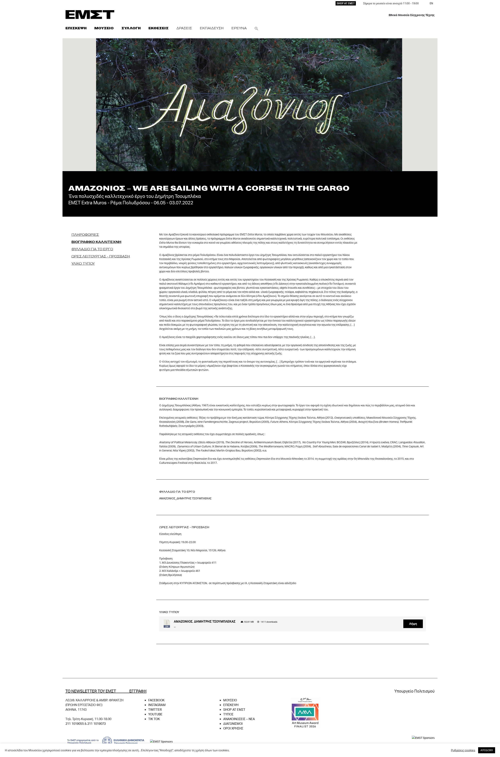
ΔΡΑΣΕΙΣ (184, 28)
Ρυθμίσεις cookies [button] (463, 750)
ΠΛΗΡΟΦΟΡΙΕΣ (85, 234)
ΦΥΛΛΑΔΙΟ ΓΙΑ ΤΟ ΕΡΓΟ (92, 249)
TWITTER (155, 709)
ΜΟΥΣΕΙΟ (104, 28)
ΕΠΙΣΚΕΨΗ (76, 28)
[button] (256, 28)
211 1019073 (96, 723)
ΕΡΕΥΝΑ (239, 28)
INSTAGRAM (157, 705)
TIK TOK (154, 719)
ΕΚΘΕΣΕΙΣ (158, 28)
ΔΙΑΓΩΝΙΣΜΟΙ (233, 723)
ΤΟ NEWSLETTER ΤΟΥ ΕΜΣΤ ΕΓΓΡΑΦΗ (105, 691)
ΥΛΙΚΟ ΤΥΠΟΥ (83, 263)
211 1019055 (74, 723)
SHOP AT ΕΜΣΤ (346, 3)
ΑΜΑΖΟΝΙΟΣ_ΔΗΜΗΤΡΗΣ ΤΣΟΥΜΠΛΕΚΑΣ (185, 498)
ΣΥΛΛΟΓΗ (131, 28)
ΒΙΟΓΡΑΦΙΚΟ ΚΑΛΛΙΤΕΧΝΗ (96, 242)
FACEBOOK (156, 700)
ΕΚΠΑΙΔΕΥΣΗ (212, 28)
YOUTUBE (155, 714)
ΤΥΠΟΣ (228, 714)
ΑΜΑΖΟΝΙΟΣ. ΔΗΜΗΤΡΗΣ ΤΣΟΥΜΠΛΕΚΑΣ (204, 621)
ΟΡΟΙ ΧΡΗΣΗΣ (233, 728)
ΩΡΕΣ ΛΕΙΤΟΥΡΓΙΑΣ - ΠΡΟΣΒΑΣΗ (100, 256)
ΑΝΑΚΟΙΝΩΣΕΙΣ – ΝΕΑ (239, 719)
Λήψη (413, 624)
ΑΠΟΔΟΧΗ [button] (486, 750)
